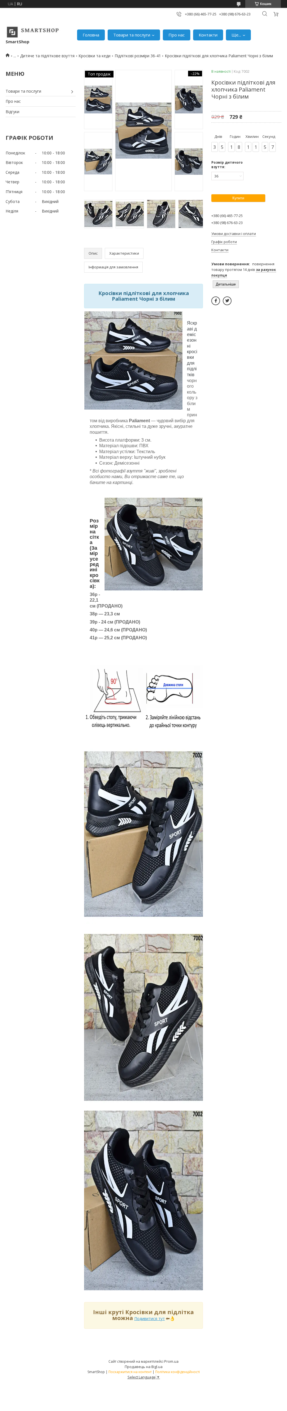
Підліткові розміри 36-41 (138, 55)
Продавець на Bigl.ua (144, 1366)
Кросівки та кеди (94, 55)
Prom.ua (171, 1361)
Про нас (176, 35)
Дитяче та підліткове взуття (47, 55)
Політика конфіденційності (177, 1371)
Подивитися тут (149, 1318)
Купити (238, 198)
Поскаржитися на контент (130, 1371)
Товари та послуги (131, 35)
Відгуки (12, 111)
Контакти (208, 35)
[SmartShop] (33, 32)
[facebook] (215, 300)
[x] (227, 300)
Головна (91, 35)
